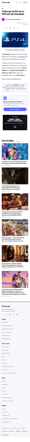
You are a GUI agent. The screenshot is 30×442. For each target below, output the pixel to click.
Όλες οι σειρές (5, 350)
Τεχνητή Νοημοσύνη (6, 397)
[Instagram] (6, 314)
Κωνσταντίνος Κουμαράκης (13, 19)
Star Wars (4, 363)
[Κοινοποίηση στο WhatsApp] (10, 27)
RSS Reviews (25, 431)
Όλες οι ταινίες (5, 346)
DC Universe (4, 369)
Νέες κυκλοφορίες (6, 353)
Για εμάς (3, 408)
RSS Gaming (4, 431)
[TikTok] (13, 314)
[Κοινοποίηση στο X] (6, 27)
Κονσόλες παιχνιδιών (7, 332)
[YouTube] (10, 314)
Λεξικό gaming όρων (6, 338)
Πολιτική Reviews (6, 415)
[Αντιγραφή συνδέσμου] (17, 27)
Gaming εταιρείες (5, 335)
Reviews (4, 381)
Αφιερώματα (4, 384)
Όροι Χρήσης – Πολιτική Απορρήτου (10, 418)
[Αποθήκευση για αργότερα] (14, 27)
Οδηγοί (3, 387)
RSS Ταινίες (11, 431)
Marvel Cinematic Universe (8, 366)
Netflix (3, 356)
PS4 (13, 59)
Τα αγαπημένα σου (6, 422)
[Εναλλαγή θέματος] (19, 2)
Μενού (25, 2)
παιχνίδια (21, 57)
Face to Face (4, 394)
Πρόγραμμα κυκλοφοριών (8, 328)
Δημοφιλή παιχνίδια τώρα (7, 325)
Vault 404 (4, 391)
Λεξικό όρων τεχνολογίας (8, 400)
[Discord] (17, 314)
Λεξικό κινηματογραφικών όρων (9, 373)
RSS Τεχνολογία (5, 435)
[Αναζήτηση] (16, 2)
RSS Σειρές (18, 431)
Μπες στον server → (15, 109)
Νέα (3, 8)
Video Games (5, 322)
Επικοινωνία (4, 412)
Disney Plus (4, 360)
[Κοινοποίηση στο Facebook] (3, 27)
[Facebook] (3, 314)
